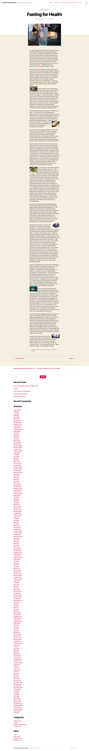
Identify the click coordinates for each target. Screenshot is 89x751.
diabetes (44, 349)
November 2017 (18, 597)
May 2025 (16, 436)
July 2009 (16, 691)
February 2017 (17, 613)
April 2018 (16, 588)
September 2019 (18, 557)
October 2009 (17, 686)
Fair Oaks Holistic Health (9, 2)
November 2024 (18, 447)
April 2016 (16, 630)
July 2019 (16, 561)
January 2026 (17, 422)
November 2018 (18, 575)
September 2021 (18, 515)
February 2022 (17, 506)
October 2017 (17, 598)
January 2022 (17, 508)
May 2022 (16, 500)
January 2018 (17, 593)
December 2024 (18, 445)
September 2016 (18, 622)
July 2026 (16, 411)
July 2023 (16, 476)
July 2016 (16, 625)
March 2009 (17, 698)
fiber (51, 349)
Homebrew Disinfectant (20, 396)
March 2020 (17, 547)
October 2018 (17, 577)
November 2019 (18, 554)
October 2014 (17, 661)
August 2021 (17, 516)
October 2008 (17, 707)
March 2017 (17, 611)
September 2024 (18, 451)
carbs (37, 349)
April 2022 (16, 502)
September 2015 (18, 643)
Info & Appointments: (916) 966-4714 (24, 368)
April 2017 (16, 609)
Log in (15, 734)
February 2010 (17, 680)
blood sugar (33, 349)
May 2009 (16, 695)
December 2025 (18, 424)
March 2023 (17, 483)
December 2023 (18, 467)
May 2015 (16, 650)
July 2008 (16, 712)
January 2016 (17, 636)
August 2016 (17, 623)
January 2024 (17, 465)
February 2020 (17, 549)
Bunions (16, 388)
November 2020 (18, 532)
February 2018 (17, 591)
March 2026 (17, 419)
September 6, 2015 (50, 18)
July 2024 (16, 454)
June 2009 (16, 693)
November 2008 (18, 705)
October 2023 (17, 470)
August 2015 (17, 645)
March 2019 (17, 568)
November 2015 (18, 639)
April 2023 (16, 481)
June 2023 (16, 477)
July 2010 (16, 671)
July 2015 (16, 646)
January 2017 (17, 614)
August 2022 (17, 495)
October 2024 (17, 449)
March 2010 (17, 678)
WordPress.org (17, 740)
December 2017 (18, 595)
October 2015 (17, 641)
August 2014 (17, 664)
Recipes (63, 2)
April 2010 (16, 677)
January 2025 (17, 443)
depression (40, 349)
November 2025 (18, 426)
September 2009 (18, 687)
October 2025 (17, 427)
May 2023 (16, 479)
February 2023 (17, 484)
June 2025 (16, 435)
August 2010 (17, 670)
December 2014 (18, 659)
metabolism (54, 349)
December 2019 (18, 552)
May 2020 (16, 543)
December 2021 (18, 509)
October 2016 (17, 620)
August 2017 (17, 602)
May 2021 (16, 522)
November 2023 (18, 468)
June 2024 (16, 456)
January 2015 (17, 657)
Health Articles (58, 2)
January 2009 (17, 702)
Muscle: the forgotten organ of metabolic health (26, 386)
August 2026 (17, 410)
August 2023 (17, 474)
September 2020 (18, 536)
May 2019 (16, 565)
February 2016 (17, 634)
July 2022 (16, 497)
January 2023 (17, 486)
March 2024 (17, 461)
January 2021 (17, 529)
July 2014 (16, 666)
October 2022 (17, 492)
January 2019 (17, 572)
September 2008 (18, 709)
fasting (48, 349)
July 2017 (16, 604)
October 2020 (17, 534)
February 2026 (17, 420)
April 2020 (16, 545)
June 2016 (16, 627)
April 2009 (16, 696)
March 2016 (17, 632)
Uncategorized (17, 726)
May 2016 (16, 629)
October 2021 (17, 513)
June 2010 (16, 673)
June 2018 (16, 584)
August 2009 (17, 689)
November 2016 (18, 618)
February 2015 (17, 655)
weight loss (33, 350)
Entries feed (17, 736)
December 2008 (18, 703)
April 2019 (16, 566)
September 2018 (18, 579)
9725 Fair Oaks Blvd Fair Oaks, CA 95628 (48, 368)
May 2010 (16, 675)
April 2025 (16, 438)
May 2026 (16, 415)
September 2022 (18, 493)
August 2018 (17, 581)
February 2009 (17, 700)
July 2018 (16, 582)
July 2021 (16, 518)
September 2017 (18, 600)
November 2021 (18, 511)
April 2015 (16, 652)
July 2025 (16, 433)
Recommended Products (72, 2)
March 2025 (17, 440)
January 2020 (17, 550)
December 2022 (18, 488)
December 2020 (18, 531)
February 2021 (17, 527)
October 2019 (17, 556)
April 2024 (16, 460)
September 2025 (18, 429)
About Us (51, 2)
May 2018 (16, 586)
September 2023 (18, 472)
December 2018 (18, 573)
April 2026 (16, 417)
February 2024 (17, 463)
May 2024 (16, 458)
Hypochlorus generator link (21, 394)
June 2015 (16, 648)
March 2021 (17, 525)
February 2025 (17, 442)
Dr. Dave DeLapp (40, 18)
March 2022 (17, 504)
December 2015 (18, 638)
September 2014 (18, 662)
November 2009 (18, 684)
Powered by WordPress (34, 748)
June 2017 (16, 606)
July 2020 (16, 540)
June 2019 (16, 563)
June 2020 (16, 541)
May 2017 (16, 607)
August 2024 (17, 452)
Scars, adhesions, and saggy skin (22, 391)
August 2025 (17, 431)
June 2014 (16, 668)
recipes (15, 722)
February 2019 (17, 570)
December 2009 (18, 682)
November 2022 (18, 490)
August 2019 (17, 559)
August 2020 (17, 538)
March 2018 (17, 589)
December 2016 (18, 616)
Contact (80, 2)
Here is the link (39, 66)
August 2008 (17, 711)
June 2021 (16, 520)
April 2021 (16, 524)
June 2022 (16, 499)
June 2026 (16, 413)
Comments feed (18, 738)
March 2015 (17, 654)
